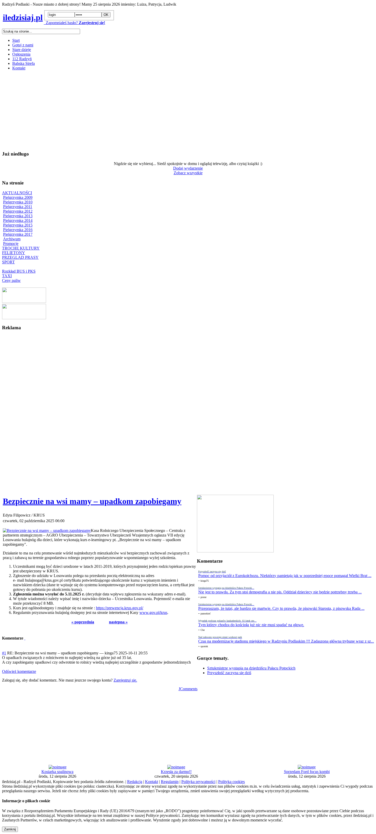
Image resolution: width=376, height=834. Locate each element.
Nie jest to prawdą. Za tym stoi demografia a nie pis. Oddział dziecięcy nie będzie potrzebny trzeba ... (280, 592)
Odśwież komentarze (19, 671)
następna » (118, 622)
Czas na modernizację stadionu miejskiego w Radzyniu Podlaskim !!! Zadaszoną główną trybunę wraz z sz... (286, 641)
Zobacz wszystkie (188, 173)
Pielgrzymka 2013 (17, 216)
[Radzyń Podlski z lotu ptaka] (24, 301)
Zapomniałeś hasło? (61, 22)
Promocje (10, 243)
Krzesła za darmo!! (176, 771)
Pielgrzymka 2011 (17, 206)
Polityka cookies (231, 781)
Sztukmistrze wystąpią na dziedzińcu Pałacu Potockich (251, 668)
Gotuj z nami (22, 45)
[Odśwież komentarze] (24, 638)
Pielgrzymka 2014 (17, 220)
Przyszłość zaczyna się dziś (229, 673)
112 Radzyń (22, 59)
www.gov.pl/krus (153, 612)
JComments (188, 689)
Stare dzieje (21, 49)
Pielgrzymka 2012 (17, 211)
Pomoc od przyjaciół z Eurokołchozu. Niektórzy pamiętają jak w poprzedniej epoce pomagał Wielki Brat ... (284, 575)
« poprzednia (82, 622)
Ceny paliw (11, 280)
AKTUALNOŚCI (17, 193)
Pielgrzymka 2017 (17, 234)
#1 (4, 653)
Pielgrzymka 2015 (17, 225)
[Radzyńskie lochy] (24, 318)
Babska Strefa (23, 63)
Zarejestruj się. (125, 680)
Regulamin (170, 781)
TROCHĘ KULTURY (21, 248)
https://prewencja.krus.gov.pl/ (119, 608)
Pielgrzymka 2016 (17, 230)
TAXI (7, 276)
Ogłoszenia (21, 54)
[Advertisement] (155, 110)
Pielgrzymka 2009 (17, 197)
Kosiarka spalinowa (57, 771)
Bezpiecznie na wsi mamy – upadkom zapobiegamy (92, 501)
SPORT (8, 262)
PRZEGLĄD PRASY (20, 257)
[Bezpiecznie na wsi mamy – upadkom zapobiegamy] (47, 530)
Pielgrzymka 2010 (17, 202)
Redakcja (134, 781)
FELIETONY (13, 253)
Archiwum (11, 239)
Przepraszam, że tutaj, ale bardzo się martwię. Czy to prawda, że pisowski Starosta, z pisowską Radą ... (281, 608)
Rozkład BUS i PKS (19, 271)
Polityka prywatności (198, 781)
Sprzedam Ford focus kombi (307, 771)
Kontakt (18, 68)
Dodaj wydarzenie (188, 168)
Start (16, 40)
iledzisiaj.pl (23, 17)
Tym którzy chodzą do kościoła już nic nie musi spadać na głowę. (251, 625)
